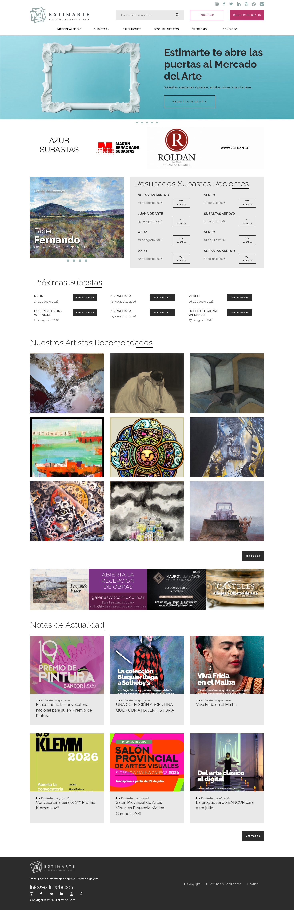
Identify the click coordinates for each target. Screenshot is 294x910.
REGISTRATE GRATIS (247, 15)
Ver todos (253, 556)
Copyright (193, 884)
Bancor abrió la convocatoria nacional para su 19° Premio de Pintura (64, 710)
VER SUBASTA (181, 203)
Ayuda (253, 884)
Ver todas (253, 836)
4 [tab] (152, 122)
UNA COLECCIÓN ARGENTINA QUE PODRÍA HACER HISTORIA (145, 707)
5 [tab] (157, 122)
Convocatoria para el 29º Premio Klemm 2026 (65, 805)
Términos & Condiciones (224, 884)
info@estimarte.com (52, 887)
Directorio (199, 29)
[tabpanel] (147, 77)
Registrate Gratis (189, 101)
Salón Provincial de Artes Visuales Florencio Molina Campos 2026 (140, 808)
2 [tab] (142, 122)
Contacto (230, 29)
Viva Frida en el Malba (216, 704)
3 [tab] (147, 122)
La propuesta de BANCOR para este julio (225, 805)
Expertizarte (132, 29)
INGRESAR (207, 15)
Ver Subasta (85, 297)
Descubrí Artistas (166, 29)
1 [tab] (137, 122)
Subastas (101, 29)
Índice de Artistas (69, 29)
